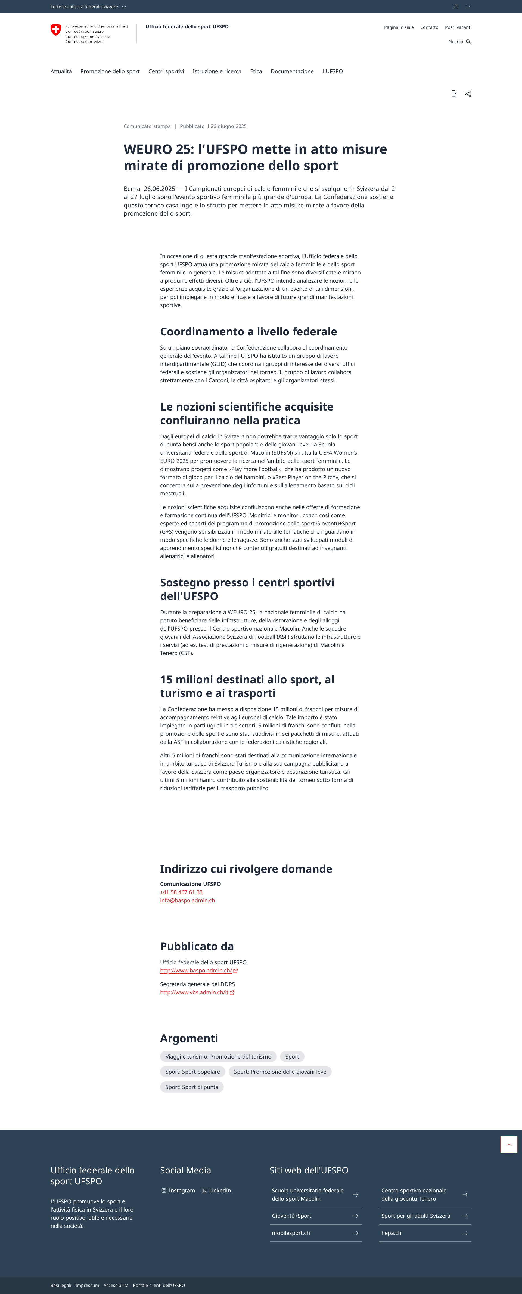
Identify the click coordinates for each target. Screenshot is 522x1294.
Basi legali (61, 1285)
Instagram (182, 1190)
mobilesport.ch (291, 1233)
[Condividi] (468, 94)
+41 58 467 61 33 (181, 892)
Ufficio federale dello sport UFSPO (187, 26)
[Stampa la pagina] (453, 94)
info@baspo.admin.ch (187, 900)
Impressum (87, 1285)
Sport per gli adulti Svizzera (415, 1215)
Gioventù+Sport (291, 1215)
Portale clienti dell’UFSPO (159, 1285)
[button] (61, 71)
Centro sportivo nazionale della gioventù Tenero (413, 1194)
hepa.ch (391, 1233)
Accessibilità (116, 1285)
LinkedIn (220, 1190)
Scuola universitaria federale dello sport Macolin (308, 1194)
